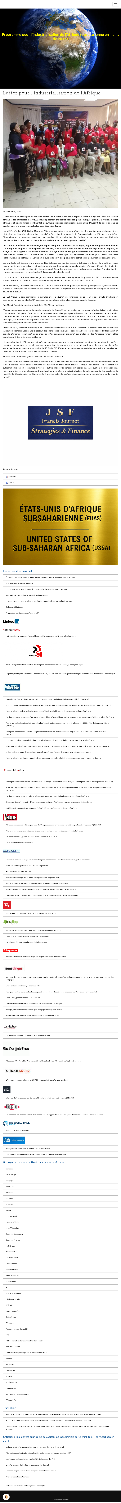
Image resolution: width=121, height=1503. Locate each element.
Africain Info (11, 1400)
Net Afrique (10, 1246)
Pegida (9, 1335)
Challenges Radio (13, 1299)
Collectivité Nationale (14, 607)
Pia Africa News (12, 1258)
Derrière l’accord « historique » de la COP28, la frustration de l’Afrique (34, 1003)
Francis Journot (10, 469)
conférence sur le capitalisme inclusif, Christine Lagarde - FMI (30, 1459)
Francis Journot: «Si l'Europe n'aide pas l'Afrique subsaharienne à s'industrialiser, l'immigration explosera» (48, 860)
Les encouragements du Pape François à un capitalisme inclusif (31, 1471)
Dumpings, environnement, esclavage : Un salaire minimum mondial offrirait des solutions (42, 895)
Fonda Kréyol (11, 1216)
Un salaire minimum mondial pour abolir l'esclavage (26, 942)
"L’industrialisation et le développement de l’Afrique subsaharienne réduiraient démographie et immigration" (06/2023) (53, 825)
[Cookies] (6, 1497)
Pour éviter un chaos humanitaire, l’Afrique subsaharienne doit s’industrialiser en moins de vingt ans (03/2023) (50, 740)
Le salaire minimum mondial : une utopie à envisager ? (27, 936)
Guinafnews (11, 1317)
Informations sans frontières (17, 1394)
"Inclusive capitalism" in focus (18, 1477)
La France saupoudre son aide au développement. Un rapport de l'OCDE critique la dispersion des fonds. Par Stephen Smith (54, 1115)
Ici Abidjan (10, 1192)
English (11, 482)
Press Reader (11, 1264)
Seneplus (9, 1169)
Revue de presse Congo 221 (17, 1329)
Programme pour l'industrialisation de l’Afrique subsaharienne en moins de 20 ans (39, 601)
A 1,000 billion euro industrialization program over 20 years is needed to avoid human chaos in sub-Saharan (48, 1420)
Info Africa (10, 1364)
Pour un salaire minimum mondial (19, 842)
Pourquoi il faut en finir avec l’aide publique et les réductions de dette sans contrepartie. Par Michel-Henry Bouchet (51, 992)
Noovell (9, 1358)
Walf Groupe (11, 1175)
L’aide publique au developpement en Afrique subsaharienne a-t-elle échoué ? (36, 1154)
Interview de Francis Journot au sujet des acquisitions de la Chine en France (36, 956)
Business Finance (13, 1240)
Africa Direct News (13, 1293)
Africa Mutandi (12, 1269)
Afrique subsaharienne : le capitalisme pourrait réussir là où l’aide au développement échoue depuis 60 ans (48, 752)
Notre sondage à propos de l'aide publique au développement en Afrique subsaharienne (41, 636)
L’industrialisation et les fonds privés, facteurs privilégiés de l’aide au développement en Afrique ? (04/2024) (48, 711)
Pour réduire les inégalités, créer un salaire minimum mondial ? (31, 837)
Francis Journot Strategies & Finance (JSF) (23, 613)
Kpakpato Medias (13, 1347)
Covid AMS (10, 1370)
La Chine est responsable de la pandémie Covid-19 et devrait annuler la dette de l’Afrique (41, 808)
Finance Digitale (12, 1222)
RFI (7, 1287)
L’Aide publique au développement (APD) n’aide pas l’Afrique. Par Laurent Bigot (37, 1080)
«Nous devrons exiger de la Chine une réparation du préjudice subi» (33, 877)
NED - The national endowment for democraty (24, 1341)
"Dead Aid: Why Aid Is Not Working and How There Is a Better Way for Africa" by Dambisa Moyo (43, 1061)
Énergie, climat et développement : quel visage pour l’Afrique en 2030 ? (34, 1009)
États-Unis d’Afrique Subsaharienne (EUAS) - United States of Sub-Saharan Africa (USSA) (41, 577)
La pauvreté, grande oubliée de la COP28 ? (23, 998)
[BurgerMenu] (115, 4)
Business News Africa (14, 1234)
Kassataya (10, 1210)
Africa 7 (9, 1305)
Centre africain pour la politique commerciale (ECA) (26, 1352)
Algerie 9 (9, 1198)
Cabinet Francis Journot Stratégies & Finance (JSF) (26, 1486)
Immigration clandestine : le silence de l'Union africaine (28, 1148)
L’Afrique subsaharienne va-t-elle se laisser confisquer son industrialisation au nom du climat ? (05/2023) (47, 796)
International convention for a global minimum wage (27, 595)
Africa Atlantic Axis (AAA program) (19, 583)
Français (12, 476)
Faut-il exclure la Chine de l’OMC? (19, 871)
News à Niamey (12, 1275)
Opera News (11, 1388)
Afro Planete (11, 1281)
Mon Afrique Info (12, 1228)
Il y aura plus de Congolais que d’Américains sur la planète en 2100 (32, 1015)
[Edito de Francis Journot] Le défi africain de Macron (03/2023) (31, 913)
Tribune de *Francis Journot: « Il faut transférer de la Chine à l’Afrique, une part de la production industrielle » (49, 802)
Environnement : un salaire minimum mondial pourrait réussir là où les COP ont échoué (41, 889)
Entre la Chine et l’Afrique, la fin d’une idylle (23, 986)
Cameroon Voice (12, 1311)
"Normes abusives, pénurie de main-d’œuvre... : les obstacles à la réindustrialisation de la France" (44, 831)
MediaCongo (11, 1382)
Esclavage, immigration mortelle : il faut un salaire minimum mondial (33, 930)
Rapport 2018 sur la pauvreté (17, 1130)
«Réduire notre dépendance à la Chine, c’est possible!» (27, 866)
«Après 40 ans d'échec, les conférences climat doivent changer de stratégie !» (37, 883)
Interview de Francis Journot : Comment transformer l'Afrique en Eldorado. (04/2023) (40, 1098)
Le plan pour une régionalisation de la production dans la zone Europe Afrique (36, 589)
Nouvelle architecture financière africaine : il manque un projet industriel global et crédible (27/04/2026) (47, 699)
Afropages (10, 1180)
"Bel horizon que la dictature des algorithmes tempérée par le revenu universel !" (38, 1453)
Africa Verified (11, 1252)
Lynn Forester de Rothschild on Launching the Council (27, 1465)
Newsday (9, 1186)
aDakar (9, 1376)
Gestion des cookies (61, 1499)
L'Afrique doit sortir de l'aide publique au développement (28, 1035)
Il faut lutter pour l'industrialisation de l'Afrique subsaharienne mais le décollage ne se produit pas (44, 665)
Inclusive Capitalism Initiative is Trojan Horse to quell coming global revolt (35, 1447)
